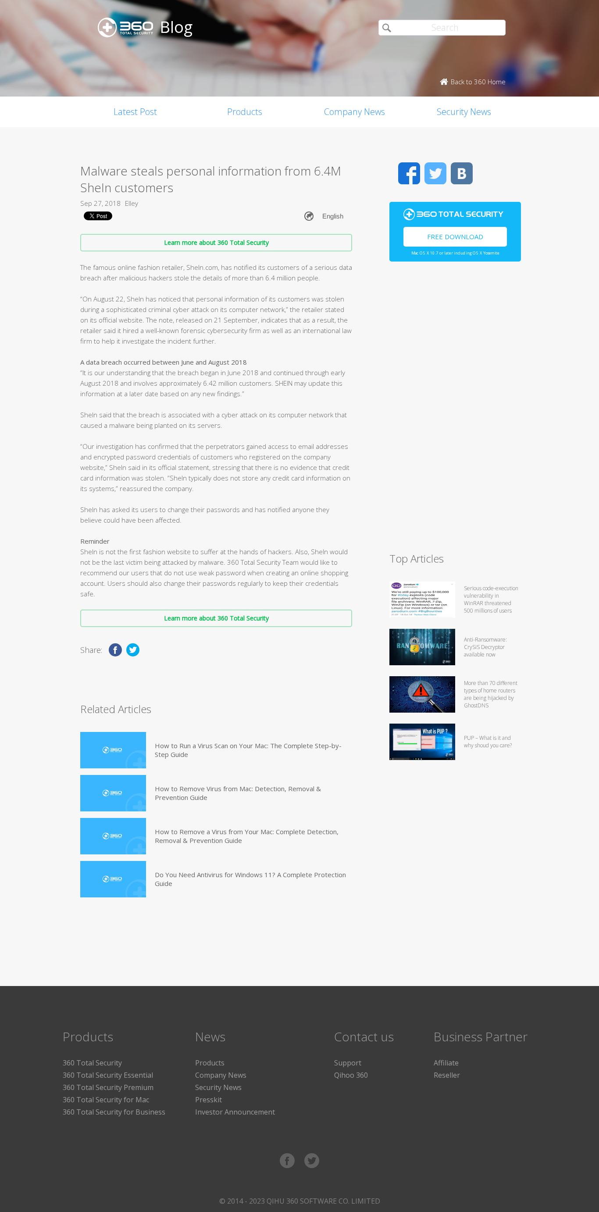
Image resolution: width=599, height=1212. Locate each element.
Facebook (409, 173)
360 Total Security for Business (114, 1112)
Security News (464, 112)
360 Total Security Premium (108, 1087)
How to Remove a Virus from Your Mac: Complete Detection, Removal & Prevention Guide (247, 836)
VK (462, 173)
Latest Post (135, 112)
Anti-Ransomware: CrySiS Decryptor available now (485, 647)
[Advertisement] (455, 410)
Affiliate (446, 1063)
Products (244, 112)
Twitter (435, 173)
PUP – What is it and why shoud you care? (488, 741)
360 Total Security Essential (108, 1075)
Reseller (447, 1075)
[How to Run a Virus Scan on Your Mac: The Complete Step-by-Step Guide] (113, 750)
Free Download (455, 236)
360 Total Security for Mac (106, 1099)
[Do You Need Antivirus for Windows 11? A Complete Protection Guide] (113, 879)
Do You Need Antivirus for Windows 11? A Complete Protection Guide (250, 879)
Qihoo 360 (351, 1075)
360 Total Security (92, 1063)
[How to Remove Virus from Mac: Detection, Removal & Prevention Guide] (113, 793)
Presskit (208, 1099)
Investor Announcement (235, 1112)
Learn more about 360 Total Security (216, 242)
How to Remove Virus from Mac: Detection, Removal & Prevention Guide (238, 793)
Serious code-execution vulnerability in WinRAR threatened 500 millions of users (491, 599)
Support (347, 1063)
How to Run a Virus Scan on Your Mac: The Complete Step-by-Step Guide (248, 750)
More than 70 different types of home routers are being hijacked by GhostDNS (490, 694)
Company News (354, 112)
